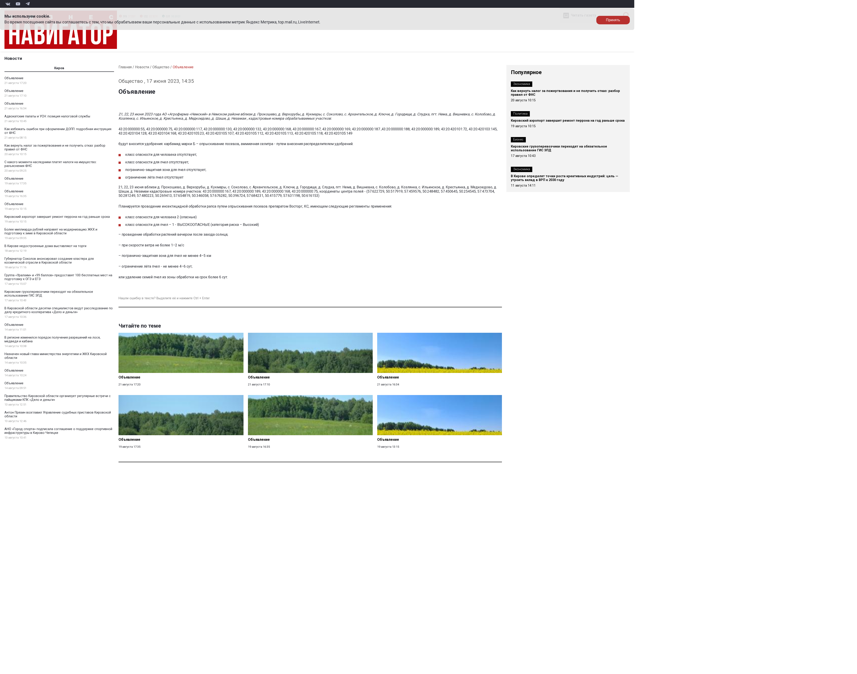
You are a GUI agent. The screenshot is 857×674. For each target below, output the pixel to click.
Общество (160, 67)
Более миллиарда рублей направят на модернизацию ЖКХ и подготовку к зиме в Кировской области (50, 231)
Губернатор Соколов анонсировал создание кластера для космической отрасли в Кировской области (49, 260)
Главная (125, 67)
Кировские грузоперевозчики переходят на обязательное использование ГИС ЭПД (559, 148)
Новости (13, 58)
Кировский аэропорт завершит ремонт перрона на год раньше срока (57, 217)
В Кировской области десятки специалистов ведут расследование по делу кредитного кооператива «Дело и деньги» (58, 310)
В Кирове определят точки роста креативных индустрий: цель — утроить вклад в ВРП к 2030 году (564, 178)
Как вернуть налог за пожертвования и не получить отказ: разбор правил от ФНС (565, 93)
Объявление (13, 78)
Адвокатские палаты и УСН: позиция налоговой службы (47, 116)
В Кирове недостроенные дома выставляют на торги (45, 246)
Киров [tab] (59, 68)
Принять (613, 20)
